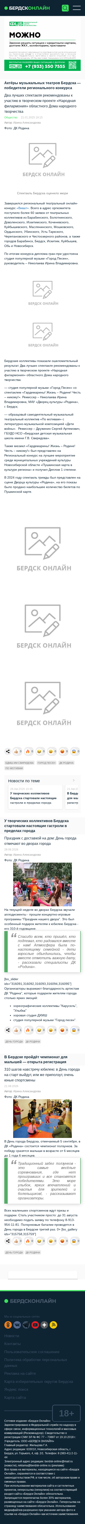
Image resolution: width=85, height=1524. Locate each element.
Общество (10, 117)
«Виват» (23, 208)
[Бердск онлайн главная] (30, 1301)
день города (14, 1041)
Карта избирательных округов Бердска (38, 1381)
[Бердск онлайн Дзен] (44, 1325)
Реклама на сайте (20, 1373)
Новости (11, 1336)
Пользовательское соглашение (31, 1352)
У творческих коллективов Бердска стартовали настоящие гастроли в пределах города (33, 798)
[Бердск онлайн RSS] (53, 1325)
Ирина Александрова (27, 122)
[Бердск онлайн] (27, 8)
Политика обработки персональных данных (35, 1363)
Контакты (12, 1344)
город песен (46, 763)
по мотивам (14, 768)
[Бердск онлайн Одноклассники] (8, 1325)
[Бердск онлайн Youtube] (35, 1325)
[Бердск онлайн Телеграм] (26, 1325)
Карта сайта (15, 1397)
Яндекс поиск (16, 1389)
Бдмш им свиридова (19, 763)
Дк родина (66, 763)
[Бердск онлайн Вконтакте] (17, 1325)
